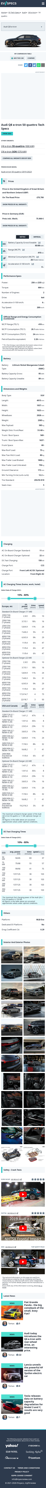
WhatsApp (39, 65)
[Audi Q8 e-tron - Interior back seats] (34, 1081)
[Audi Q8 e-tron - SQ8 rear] (11, 991)
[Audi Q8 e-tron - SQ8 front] (11, 954)
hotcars (12, 1458)
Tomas (11, 1323)
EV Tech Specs (14, 12)
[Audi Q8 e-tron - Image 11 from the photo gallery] (11, 1045)
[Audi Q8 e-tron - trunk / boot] (34, 1135)
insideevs (34, 1446)
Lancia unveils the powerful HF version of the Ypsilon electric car (33, 1370)
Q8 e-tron (32, 12)
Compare (31, 58)
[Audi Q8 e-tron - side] (34, 973)
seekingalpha (34, 1451)
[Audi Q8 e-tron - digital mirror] (11, 1135)
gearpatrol (12, 1451)
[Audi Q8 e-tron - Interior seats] (11, 1099)
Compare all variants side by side (17, 158)
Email (43, 65)
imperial (37, 237)
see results (15, 1179)
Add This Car (19, 58)
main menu (43, 2)
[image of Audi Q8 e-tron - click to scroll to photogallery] (23, 41)
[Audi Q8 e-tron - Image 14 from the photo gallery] (34, 1063)
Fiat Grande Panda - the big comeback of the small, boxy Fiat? (34, 1308)
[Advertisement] (23, 96)
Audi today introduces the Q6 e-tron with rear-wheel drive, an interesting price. (32, 1342)
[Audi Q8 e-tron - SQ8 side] (11, 1027)
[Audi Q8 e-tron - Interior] (11, 1081)
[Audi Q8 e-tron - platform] (11, 1153)
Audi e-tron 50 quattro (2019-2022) (16, 171)
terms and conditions (29, 1468)
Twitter (26, 65)
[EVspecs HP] (8, 4)
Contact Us (9, 1468)
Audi (24, 12)
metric (22, 237)
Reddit (34, 65)
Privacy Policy (22, 1471)
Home (3, 12)
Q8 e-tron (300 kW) (17, 146)
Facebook (30, 65)
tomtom (34, 1458)
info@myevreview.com (22, 1479)
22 (20, 1354)
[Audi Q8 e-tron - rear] (34, 954)
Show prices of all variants (14, 204)
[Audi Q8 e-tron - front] (11, 973)
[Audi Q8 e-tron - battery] (34, 1153)
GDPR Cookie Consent (21, 1475)
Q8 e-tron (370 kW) (14, 151)
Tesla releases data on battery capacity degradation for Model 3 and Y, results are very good (33, 1404)
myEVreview (30, 1483)
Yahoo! (12, 1446)
